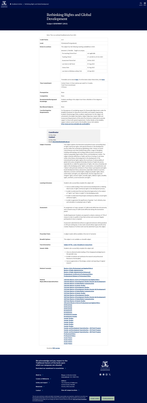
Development (68, 310)
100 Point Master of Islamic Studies (74, 285)
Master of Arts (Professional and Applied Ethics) (78, 268)
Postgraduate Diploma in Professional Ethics (77, 276)
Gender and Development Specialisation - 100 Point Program (82, 328)
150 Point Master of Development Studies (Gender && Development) (85, 289)
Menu (145, 5)
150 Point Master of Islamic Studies (74, 293)
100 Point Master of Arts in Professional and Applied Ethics (81, 280)
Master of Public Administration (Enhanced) (77, 272)
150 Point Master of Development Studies (76, 287)
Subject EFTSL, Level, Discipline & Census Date (78, 245)
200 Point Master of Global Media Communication (79, 299)
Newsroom (39, 386)
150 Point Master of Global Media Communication (79, 291)
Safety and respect (42, 382)
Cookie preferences (108, 398)
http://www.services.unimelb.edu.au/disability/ (75, 124)
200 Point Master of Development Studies (76, 295)
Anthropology (68, 305)
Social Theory (68, 338)
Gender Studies (68, 318)
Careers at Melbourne (42, 379)
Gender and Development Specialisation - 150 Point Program (82, 330)
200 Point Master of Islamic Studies (74, 301)
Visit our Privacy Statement (80, 399)
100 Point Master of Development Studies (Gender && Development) (85, 281)
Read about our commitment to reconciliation (50, 368)
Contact (38, 390)
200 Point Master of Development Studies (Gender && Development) (85, 297)
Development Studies (70, 314)
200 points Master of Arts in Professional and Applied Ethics (82, 303)
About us (38, 375)
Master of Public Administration (73, 270)
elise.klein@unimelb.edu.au (61, 141)
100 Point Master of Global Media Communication (79, 283)
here (76, 79)
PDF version (56, 348)
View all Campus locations (69, 390)
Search (140, 5)
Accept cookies (95, 398)
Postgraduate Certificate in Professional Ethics (78, 274)
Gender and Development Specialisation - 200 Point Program (82, 332)
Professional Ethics (69, 334)
